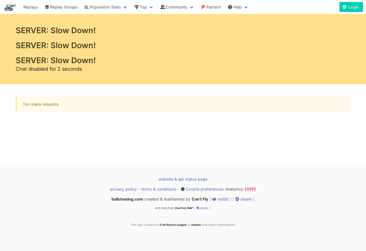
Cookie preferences (204, 189)
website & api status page (183, 179)
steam (245, 199)
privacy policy (123, 189)
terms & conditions (159, 189)
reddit (222, 199)
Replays (30, 6)
